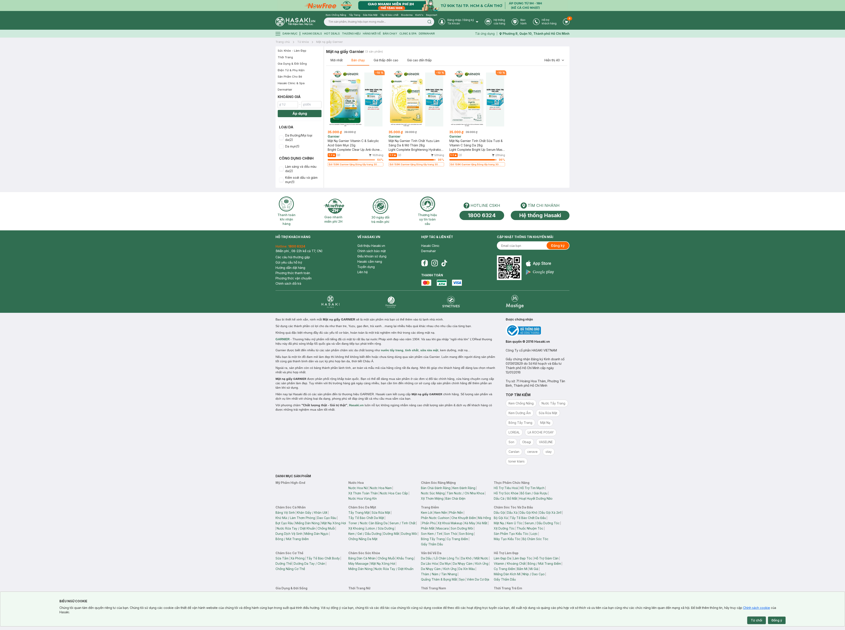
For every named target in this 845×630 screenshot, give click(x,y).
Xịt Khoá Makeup (450, 523)
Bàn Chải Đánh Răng (435, 488)
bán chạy (390, 33)
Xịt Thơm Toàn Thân (363, 493)
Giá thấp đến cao (386, 60)
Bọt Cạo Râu (284, 523)
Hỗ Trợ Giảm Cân (546, 558)
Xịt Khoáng (356, 528)
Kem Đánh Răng (463, 488)
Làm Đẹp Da (502, 558)
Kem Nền (440, 512)
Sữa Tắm (282, 558)
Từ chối (756, 620)
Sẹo (462, 579)
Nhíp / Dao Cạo (533, 574)
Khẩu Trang (405, 558)
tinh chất (412, 350)
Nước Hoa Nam (381, 488)
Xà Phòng (297, 558)
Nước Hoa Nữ (358, 488)
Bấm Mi (522, 569)
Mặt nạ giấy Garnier (329, 42)
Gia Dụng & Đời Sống (292, 63)
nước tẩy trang (392, 350)
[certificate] (537, 330)
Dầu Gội (499, 512)
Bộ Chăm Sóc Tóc (535, 539)
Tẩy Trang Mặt (359, 512)
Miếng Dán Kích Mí (507, 574)
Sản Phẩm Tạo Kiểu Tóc (511, 533)
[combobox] (554, 60)
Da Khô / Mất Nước (474, 558)
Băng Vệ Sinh (285, 512)
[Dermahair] (390, 302)
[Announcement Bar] (422, 5)
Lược (534, 533)
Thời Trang (285, 57)
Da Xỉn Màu (466, 569)
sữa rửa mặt (429, 350)
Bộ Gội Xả (501, 518)
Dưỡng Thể (284, 563)
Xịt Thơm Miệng (432, 498)
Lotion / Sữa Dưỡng (380, 528)
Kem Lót (426, 512)
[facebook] (424, 263)
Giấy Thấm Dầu (432, 544)
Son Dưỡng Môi (462, 528)
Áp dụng (299, 113)
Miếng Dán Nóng (307, 523)
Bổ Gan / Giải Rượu (533, 493)
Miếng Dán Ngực (316, 533)
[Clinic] (330, 302)
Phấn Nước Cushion (435, 518)
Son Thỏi (450, 533)
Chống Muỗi (326, 528)
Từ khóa (303, 42)
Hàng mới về (372, 33)
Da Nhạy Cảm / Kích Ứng (470, 563)
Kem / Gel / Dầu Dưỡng (364, 533)
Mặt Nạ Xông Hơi (333, 523)
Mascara (442, 528)
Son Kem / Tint (431, 533)
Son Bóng (466, 533)
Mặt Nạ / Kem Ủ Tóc (508, 523)
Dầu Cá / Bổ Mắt (505, 498)
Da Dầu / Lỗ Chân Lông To (440, 558)
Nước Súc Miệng (433, 493)
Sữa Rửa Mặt (381, 512)
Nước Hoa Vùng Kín (362, 498)
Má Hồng (484, 518)
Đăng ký (558, 245)
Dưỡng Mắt (391, 533)
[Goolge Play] (540, 272)
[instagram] (434, 263)
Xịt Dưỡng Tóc (504, 528)
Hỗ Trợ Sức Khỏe (506, 493)
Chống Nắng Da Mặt (362, 539)
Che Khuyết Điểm (463, 518)
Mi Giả (533, 569)
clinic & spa (408, 33)
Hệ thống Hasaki (540, 215)
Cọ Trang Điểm (457, 539)
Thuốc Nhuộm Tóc (530, 528)
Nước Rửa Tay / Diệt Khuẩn (296, 528)
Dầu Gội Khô (528, 512)
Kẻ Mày (470, 523)
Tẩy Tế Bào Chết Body (323, 558)
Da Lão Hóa (429, 563)
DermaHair (427, 33)
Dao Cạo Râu (326, 518)
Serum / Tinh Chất (402, 523)
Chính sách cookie (756, 608)
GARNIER (283, 339)
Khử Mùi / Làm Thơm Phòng (295, 518)
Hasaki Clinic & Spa (291, 83)
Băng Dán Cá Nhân (362, 558)
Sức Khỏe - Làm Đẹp (292, 50)
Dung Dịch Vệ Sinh (289, 533)
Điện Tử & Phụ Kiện (291, 70)
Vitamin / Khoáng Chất (510, 563)
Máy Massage (358, 563)
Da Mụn (445, 563)
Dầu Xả (512, 512)
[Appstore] (540, 263)
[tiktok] (444, 263)
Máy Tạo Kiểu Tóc (507, 539)
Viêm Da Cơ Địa (478, 579)
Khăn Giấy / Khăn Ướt (312, 512)
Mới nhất (337, 60)
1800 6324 (482, 215)
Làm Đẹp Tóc (522, 558)
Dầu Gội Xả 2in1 (550, 512)
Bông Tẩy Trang (433, 539)
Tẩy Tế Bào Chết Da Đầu (528, 518)
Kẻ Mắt (482, 523)
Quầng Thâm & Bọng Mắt (439, 579)
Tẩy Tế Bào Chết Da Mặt (366, 518)
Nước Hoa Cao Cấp (394, 493)
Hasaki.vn (356, 405)
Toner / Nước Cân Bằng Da (368, 523)
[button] (299, 137)
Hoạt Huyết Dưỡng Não (536, 498)
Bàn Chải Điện (455, 498)
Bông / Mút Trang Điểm (292, 539)
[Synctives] (451, 301)
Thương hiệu (351, 33)
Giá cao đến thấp (419, 60)
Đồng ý (777, 620)
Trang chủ (283, 42)
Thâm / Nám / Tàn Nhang (439, 574)
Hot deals (332, 33)
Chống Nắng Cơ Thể (290, 569)
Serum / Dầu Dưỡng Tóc (542, 523)
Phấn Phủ (429, 523)
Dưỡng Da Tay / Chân (309, 563)
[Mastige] (515, 301)
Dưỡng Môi (409, 533)
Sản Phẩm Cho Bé (290, 76)
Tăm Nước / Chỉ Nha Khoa (465, 493)
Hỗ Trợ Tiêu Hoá (506, 488)
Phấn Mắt (427, 528)
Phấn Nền (456, 512)
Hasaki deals (312, 33)
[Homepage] (295, 21)
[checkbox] (281, 137)
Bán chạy (358, 60)
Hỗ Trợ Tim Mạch (532, 488)
